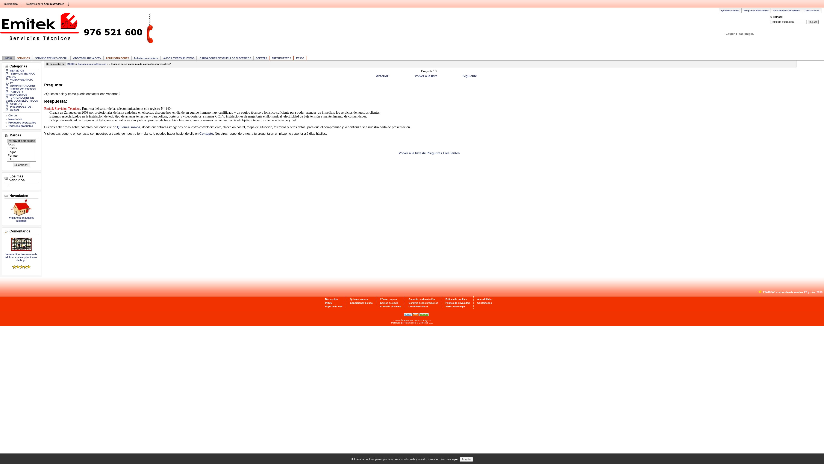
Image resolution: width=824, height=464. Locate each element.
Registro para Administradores (45, 4)
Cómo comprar (388, 299)
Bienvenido (11, 4)
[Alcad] (21, 145)
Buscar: (778, 16)
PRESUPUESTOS (281, 58)
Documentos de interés (786, 10)
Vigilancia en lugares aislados (21, 219)
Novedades (15, 119)
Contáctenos (812, 10)
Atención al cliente (390, 306)
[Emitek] (21, 148)
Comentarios (19, 231)
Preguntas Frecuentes (756, 10)
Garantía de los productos (423, 303)
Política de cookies (456, 299)
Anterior (382, 76)
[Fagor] (21, 152)
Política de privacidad (457, 303)
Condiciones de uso (361, 303)
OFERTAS (261, 58)
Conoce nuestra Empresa (92, 64)
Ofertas (13, 115)
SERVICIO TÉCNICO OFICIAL (51, 58)
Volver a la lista (426, 76)
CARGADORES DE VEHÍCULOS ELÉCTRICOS (225, 58)
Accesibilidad (484, 299)
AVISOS (300, 58)
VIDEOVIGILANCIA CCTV (87, 58)
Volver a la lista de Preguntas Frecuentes (429, 153)
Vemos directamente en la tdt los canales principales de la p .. (21, 257)
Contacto (206, 133)
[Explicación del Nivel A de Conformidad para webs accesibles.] (424, 315)
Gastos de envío (389, 303)
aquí (455, 459)
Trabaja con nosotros (146, 58)
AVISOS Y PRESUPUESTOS (178, 58)
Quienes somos (730, 10)
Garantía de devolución (422, 299)
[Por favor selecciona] (21, 141)
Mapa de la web (333, 306)
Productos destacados (22, 122)
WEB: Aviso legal (455, 306)
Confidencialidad (418, 306)
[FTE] (21, 159)
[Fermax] (21, 156)
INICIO (8, 58)
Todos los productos (20, 126)
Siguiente (470, 76)
